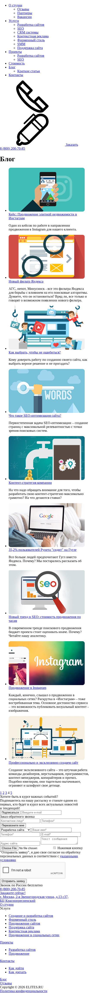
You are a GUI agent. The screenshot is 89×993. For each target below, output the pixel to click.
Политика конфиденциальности (23, 991)
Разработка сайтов (30, 24)
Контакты (16, 75)
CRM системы (27, 32)
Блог (12, 67)
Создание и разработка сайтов (31, 916)
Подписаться (10, 812)
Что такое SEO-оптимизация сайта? (35, 415)
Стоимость (17, 63)
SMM (21, 44)
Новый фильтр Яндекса (26, 281)
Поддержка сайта (30, 48)
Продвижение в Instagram (27, 688)
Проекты (15, 52)
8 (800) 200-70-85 (12, 148)
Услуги (14, 21)
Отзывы (23, 9)
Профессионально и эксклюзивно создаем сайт (43, 762)
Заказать (71, 144)
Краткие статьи (28, 71)
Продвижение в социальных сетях (34, 935)
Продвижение (19, 953)
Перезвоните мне (13, 825)
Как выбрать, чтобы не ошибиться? (35, 352)
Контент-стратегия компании (30, 482)
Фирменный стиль (31, 40)
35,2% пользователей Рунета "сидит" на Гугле (42, 550)
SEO (20, 28)
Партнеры (24, 13)
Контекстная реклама (33, 36)
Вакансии (24, 17)
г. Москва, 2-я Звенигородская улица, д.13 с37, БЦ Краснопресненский (34, 898)
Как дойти (16, 968)
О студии (15, 5)
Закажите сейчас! (12, 893)
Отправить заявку (13, 881)
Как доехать (17, 972)
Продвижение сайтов (24, 923)
